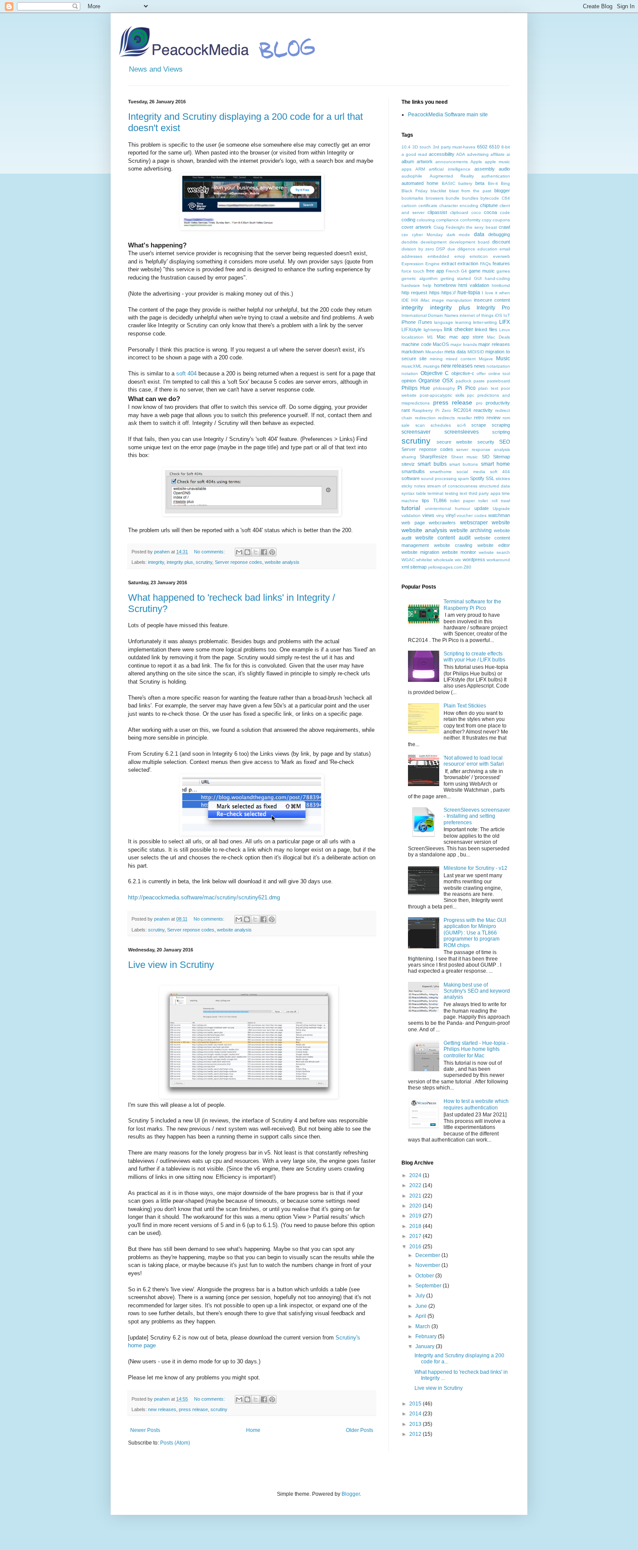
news (479, 366)
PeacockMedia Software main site (448, 115)
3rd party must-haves (454, 147)
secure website (455, 441)
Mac (441, 336)
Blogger (351, 1494)
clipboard (459, 212)
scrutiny (204, 562)
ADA (460, 154)
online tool (499, 373)
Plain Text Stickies (465, 706)
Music (503, 358)
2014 (416, 1414)
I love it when (496, 292)
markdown (412, 351)
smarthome (441, 471)
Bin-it (493, 183)
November (428, 1265)
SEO (504, 442)
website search (494, 552)
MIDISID (475, 351)
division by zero (417, 249)
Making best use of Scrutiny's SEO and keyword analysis (477, 991)
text (463, 493)
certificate (427, 205)
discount (501, 241)
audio (504, 168)
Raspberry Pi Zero (431, 410)
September (429, 1286)
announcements (451, 161)
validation (411, 515)
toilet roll (487, 500)
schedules (441, 425)
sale (405, 425)
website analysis (282, 562)
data (479, 234)
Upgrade (501, 508)
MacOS (441, 344)
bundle (453, 198)
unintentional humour (447, 508)
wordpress (474, 559)
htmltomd (501, 285)
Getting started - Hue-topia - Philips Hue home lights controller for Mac (476, 1049)
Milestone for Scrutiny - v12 (475, 868)
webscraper (474, 523)
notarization (498, 366)
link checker (458, 329)
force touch (412, 271)
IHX (414, 300)
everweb (501, 256)
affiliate (497, 154)
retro (479, 417)
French (453, 271)
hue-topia (468, 293)
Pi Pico (466, 388)
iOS (498, 315)
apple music (497, 161)
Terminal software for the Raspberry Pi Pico (472, 605)
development (434, 242)
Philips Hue (415, 388)
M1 (430, 337)
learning (463, 322)
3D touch (421, 147)
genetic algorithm (419, 278)
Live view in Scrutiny (171, 964)
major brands (464, 344)
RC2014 (462, 410)
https (434, 292)
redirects (446, 417)
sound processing (439, 478)
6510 (494, 146)
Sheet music (464, 456)
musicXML (411, 366)
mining (436, 358)
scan (420, 425)
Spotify (477, 478)
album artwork (417, 161)
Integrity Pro (493, 308)
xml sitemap (414, 566)
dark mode (458, 234)
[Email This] (239, 552)
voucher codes (472, 515)
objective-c (462, 373)
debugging (499, 234)
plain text (488, 388)
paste (479, 380)
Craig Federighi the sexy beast (465, 227)
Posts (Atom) (175, 1443)
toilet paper (462, 500)
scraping (501, 425)
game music (482, 270)
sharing (408, 456)
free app (435, 270)
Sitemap (501, 456)
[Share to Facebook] (264, 552)
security (485, 441)
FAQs (485, 263)
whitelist (424, 559)
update (481, 508)
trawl (505, 500)
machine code (416, 344)
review (493, 417)
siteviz (408, 464)
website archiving (471, 530)
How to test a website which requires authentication (476, 1104)
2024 (416, 1175)
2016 (416, 1247)
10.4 (406, 147)
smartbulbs (413, 471)
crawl (504, 227)
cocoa (490, 212)
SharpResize (433, 456)
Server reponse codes (238, 562)
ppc (470, 395)
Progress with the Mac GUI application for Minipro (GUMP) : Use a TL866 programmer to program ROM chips (475, 932)
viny (440, 515)
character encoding (458, 205)
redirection (425, 417)
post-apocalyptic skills (442, 395)
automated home (419, 183)
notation (409, 373)
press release (193, 1409)
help (427, 285)
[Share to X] (255, 552)
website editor (493, 545)
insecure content (492, 300)
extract (448, 263)
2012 (416, 1434)
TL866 (440, 500)
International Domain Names (429, 315)
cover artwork (416, 227)
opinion (408, 380)
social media (471, 471)
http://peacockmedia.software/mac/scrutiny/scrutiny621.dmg (204, 897)
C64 (506, 198)
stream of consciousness (452, 486)
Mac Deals (498, 337)
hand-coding (497, 278)
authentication (495, 176)
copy (486, 219)
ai (508, 154)
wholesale (444, 559)
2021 (416, 1196)
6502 (482, 146)
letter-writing (485, 322)
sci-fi (461, 425)
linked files (486, 329)
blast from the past (470, 190)
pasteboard (498, 380)
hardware (410, 285)
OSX (447, 381)
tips (425, 500)
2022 (416, 1185)
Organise (429, 381)
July (420, 1296)
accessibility (441, 154)
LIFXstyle (411, 329)
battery (465, 183)
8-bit (505, 147)
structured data (494, 486)
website (501, 523)
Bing (505, 183)
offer (481, 373)
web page (413, 522)
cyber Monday (427, 234)
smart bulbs (432, 464)
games (503, 271)
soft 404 (186, 373)
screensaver (416, 432)
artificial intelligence (449, 169)
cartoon (409, 205)
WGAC (408, 559)
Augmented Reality (452, 176)
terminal (435, 493)
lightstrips (433, 329)
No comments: (210, 551)
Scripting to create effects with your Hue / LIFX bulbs (474, 657)
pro (479, 403)
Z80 (467, 567)
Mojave (486, 358)
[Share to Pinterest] (272, 552)
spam (463, 478)
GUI (478, 278)
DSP (440, 249)
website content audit (442, 538)
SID (486, 456)
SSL (490, 478)
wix (458, 559)
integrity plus (180, 562)
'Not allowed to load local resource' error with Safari (474, 761)
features (501, 263)
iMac (425, 300)
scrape (478, 425)
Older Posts (359, 1430)
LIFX (504, 322)
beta (479, 183)
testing (451, 493)
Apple (476, 161)
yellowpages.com (445, 567)
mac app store (466, 336)
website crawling (453, 545)
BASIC (448, 183)
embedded (438, 256)
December (428, 1255)
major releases (494, 344)
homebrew (445, 285)
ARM (420, 169)
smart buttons (463, 464)
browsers (435, 198)
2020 (416, 1206)
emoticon (479, 256)
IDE (405, 300)
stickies (503, 478)
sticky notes (413, 486)
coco (476, 212)
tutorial (410, 507)
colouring (426, 219)
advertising (478, 154)
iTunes (425, 322)
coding (408, 219)
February (426, 1336)
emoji (459, 256)
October (425, 1276)
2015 (416, 1404)
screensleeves (461, 432)
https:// (448, 292)
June (421, 1306)
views (428, 515)
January (425, 1346)
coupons (501, 219)
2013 (416, 1424)
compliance (447, 219)
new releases (162, 1409)
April (421, 1316)
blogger (502, 190)
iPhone (408, 322)
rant (405, 410)
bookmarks (412, 198)
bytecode (489, 198)
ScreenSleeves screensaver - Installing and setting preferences (477, 816)
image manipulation (452, 300)
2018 (416, 1226)
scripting (501, 431)
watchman (499, 515)
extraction (467, 263)
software (410, 478)
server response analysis (483, 449)
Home (253, 1430)
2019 (416, 1216)
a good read (414, 154)
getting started (456, 278)
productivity (498, 402)
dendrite (409, 242)
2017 (416, 1236)
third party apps (484, 493)
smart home (495, 464)
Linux (504, 329)
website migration (420, 552)
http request (414, 292)
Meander (434, 351)
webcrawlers (442, 522)
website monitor (459, 552)
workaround (498, 559)
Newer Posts (145, 1430)
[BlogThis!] (247, 552)
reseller (464, 417)
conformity (470, 219)
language (443, 322)
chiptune (489, 205)
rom (506, 417)
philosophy (444, 388)
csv (404, 234)
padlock (463, 380)
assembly (484, 168)
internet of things (476, 315)
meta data (455, 351)
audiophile (411, 176)
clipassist (437, 212)
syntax (407, 493)
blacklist (438, 190)
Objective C (435, 373)
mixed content (461, 358)
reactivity (483, 410)
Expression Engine (420, 263)
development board (469, 242)
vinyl (450, 515)
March (423, 1326)
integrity (156, 562)
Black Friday (414, 190)
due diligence (461, 249)
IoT (506, 315)
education (487, 249)
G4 (464, 271)
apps (406, 169)
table (421, 493)
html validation (473, 285)
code (505, 212)
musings (431, 366)
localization (412, 337)
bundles (470, 198)
